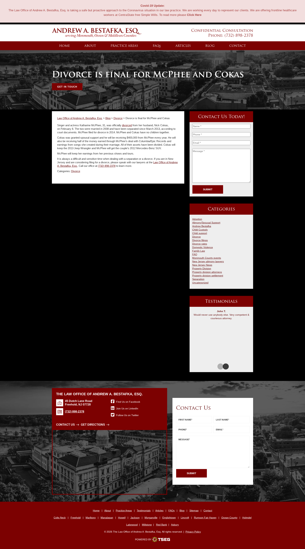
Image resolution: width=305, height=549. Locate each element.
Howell (121, 517)
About (90, 46)
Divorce (75, 171)
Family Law (198, 250)
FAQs (171, 510)
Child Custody (200, 229)
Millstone (147, 524)
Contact (237, 46)
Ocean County (229, 517)
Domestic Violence (202, 247)
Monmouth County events (206, 257)
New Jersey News (202, 265)
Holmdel (247, 517)
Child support (199, 233)
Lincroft (185, 517)
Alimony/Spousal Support (206, 222)
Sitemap (194, 510)
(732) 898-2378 (239, 35)
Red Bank (161, 524)
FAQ (157, 46)
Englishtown (169, 517)
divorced (127, 125)
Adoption (197, 219)
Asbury (175, 524)
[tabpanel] (221, 315)
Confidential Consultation (222, 30)
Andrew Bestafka (201, 226)
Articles (183, 46)
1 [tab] (218, 367)
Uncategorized (200, 282)
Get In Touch (67, 86)
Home (64, 46)
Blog (210, 46)
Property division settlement (207, 275)
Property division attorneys (207, 272)
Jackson (135, 517)
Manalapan (107, 517)
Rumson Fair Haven (205, 517)
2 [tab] (224, 367)
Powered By (143, 539)
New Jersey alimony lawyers (208, 261)
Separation (198, 279)
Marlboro (91, 517)
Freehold (76, 517)
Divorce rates (199, 243)
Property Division (201, 268)
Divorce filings (200, 240)
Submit (208, 189)
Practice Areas (124, 46)
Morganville (151, 517)
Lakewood (132, 524)
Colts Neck (60, 517)
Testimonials (144, 510)
